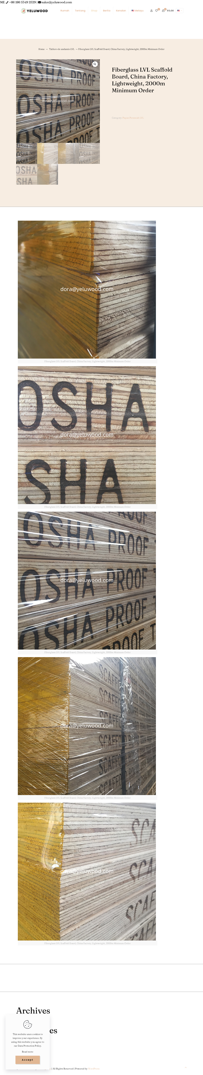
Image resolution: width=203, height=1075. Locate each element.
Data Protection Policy (29, 1045)
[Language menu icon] (179, 10)
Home (42, 49)
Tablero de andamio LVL (61, 49)
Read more (27, 1051)
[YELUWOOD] (34, 10)
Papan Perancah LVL (133, 117)
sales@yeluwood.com (57, 2)
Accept (27, 1059)
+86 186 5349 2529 (22, 2)
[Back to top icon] (186, 1067)
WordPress (94, 1068)
